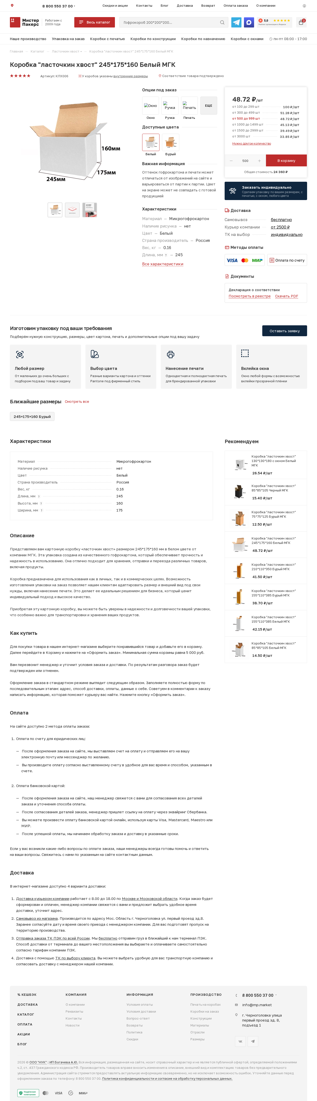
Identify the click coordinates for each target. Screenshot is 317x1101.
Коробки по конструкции (153, 39)
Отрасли (197, 1032)
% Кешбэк (26, 995)
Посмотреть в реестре (250, 296)
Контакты (74, 1018)
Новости (72, 1025)
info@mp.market (257, 1004)
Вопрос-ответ (138, 1018)
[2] (16, 76)
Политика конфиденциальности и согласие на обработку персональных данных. (167, 1078)
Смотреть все (77, 401)
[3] (20, 76)
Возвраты (135, 1025)
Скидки (132, 1039)
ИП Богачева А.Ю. (64, 1062)
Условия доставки (141, 1011)
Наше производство (28, 39)
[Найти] (222, 22)
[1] (11, 76)
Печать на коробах (205, 1004)
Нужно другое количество (251, 143)
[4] (24, 76)
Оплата (24, 1024)
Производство (206, 995)
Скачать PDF (286, 296)
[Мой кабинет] (304, 6)
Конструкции (201, 1018)
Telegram (253, 1041)
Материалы (199, 1025)
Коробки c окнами (247, 39)
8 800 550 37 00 (57, 6)
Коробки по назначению (203, 39)
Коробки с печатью (107, 39)
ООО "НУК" (38, 1062)
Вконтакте (240, 1041)
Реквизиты (74, 1011)
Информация (140, 995)
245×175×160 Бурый (32, 416)
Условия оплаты (140, 1004)
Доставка (27, 1004)
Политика (134, 1032)
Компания (76, 995)
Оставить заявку (285, 331)
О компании (75, 1004)
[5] (28, 76)
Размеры (197, 1039)
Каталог (25, 1014)
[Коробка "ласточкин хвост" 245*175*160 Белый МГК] (72, 142)
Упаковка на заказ (68, 39)
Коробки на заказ (204, 1011)
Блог (22, 1044)
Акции (23, 1034)
